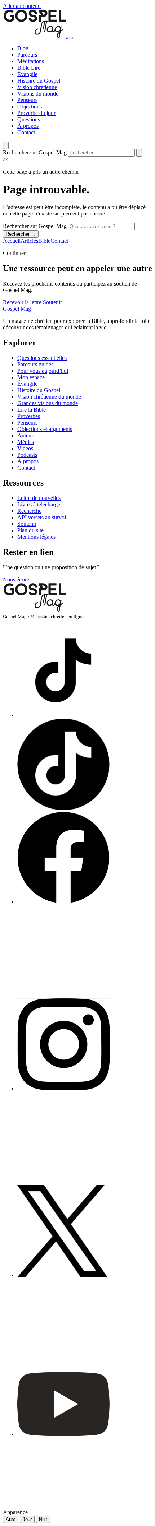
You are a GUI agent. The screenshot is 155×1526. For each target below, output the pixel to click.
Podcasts (27, 455)
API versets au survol (41, 517)
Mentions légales (36, 537)
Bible (24, 68)
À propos (28, 126)
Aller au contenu (22, 6)
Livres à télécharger (39, 504)
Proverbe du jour (36, 113)
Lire (35, 68)
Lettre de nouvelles (39, 498)
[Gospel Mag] (35, 36)
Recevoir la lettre (22, 302)
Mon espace (31, 377)
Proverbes (28, 416)
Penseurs (27, 100)
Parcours (27, 55)
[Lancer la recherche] (139, 153)
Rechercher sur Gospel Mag (35, 152)
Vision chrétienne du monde (49, 397)
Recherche (29, 511)
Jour (27, 1519)
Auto (10, 1519)
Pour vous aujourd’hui (42, 371)
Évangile (27, 74)
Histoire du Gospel (38, 81)
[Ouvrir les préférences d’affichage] (6, 145)
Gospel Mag (17, 309)
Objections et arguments (44, 429)
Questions (28, 119)
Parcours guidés (35, 364)
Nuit (43, 1519)
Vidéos (25, 448)
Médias (25, 442)
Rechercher (21, 234)
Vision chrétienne (37, 87)
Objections (29, 106)
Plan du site (30, 530)
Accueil (12, 241)
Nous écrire (16, 579)
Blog (22, 48)
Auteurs (26, 435)
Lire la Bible (31, 410)
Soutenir (52, 302)
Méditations (30, 61)
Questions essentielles (42, 358)
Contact (26, 132)
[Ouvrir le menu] (70, 38)
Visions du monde (37, 94)
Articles (29, 241)
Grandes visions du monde (47, 403)
